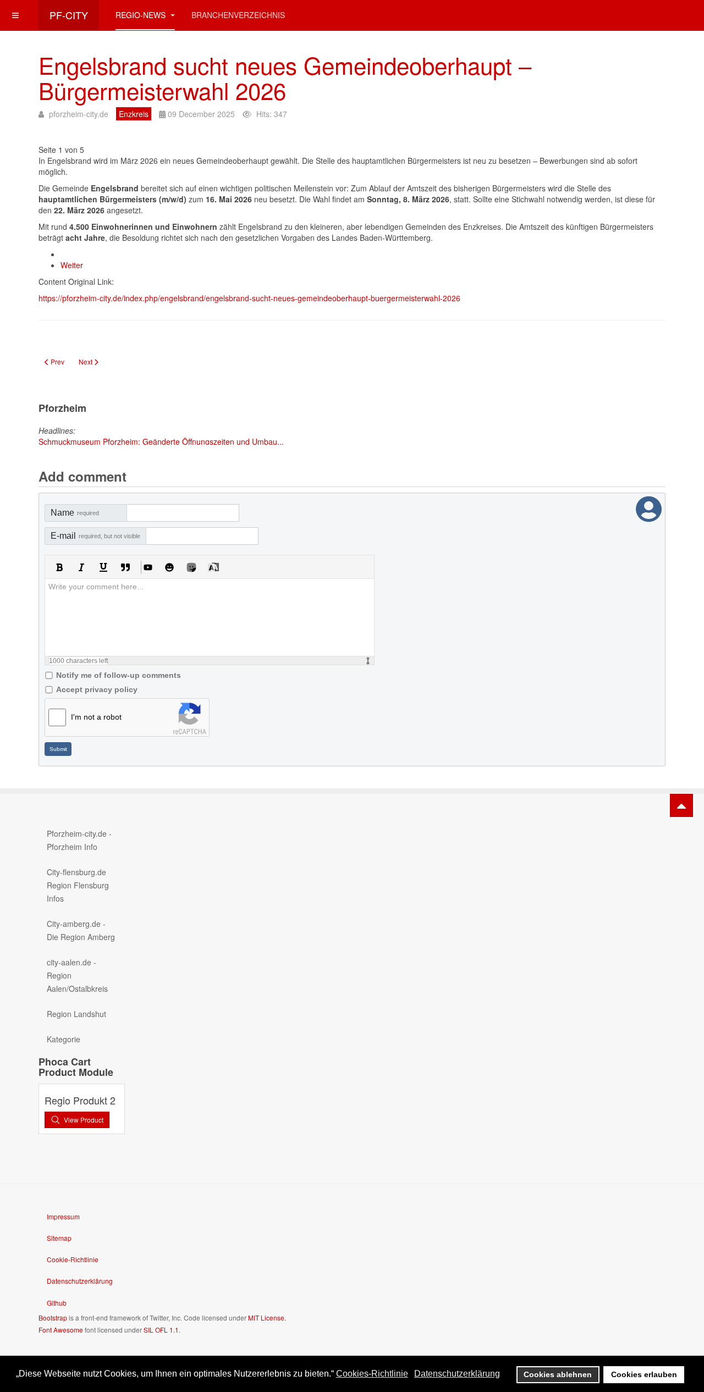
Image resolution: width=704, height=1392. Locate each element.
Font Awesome (60, 1329)
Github (57, 1302)
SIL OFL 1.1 (161, 1329)
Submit (58, 749)
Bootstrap (52, 1317)
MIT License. (267, 1317)
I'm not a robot (96, 716)
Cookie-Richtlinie (72, 1259)
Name (75, 512)
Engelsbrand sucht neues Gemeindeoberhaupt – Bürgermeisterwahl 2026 (284, 77)
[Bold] (59, 567)
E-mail (95, 535)
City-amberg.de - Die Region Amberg (81, 930)
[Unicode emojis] (191, 567)
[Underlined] (103, 567)
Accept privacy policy (97, 689)
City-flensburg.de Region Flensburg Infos (78, 885)
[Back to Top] (681, 805)
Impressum (63, 1216)
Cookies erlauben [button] (644, 1374)
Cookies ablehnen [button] (558, 1374)
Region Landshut (76, 1013)
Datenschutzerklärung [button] (457, 1373)
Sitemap (59, 1237)
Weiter (72, 264)
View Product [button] (83, 1119)
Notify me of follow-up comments (118, 675)
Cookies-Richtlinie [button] (372, 1373)
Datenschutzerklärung (80, 1280)
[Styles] (213, 567)
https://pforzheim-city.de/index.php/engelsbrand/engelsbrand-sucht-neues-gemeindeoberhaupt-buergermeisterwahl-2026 (249, 297)
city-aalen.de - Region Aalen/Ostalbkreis (77, 975)
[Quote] (125, 567)
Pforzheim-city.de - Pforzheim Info (79, 840)
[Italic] (81, 567)
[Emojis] (169, 567)
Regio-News (142, 14)
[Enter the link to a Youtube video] (147, 567)
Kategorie (63, 1039)
